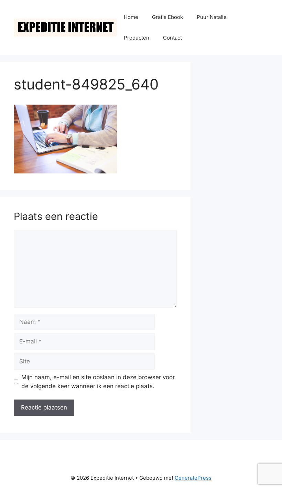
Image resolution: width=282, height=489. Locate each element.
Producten (136, 37)
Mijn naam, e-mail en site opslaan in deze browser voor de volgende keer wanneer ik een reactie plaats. (98, 382)
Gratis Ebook (167, 17)
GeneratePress (193, 478)
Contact (172, 37)
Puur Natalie (212, 17)
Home (131, 17)
